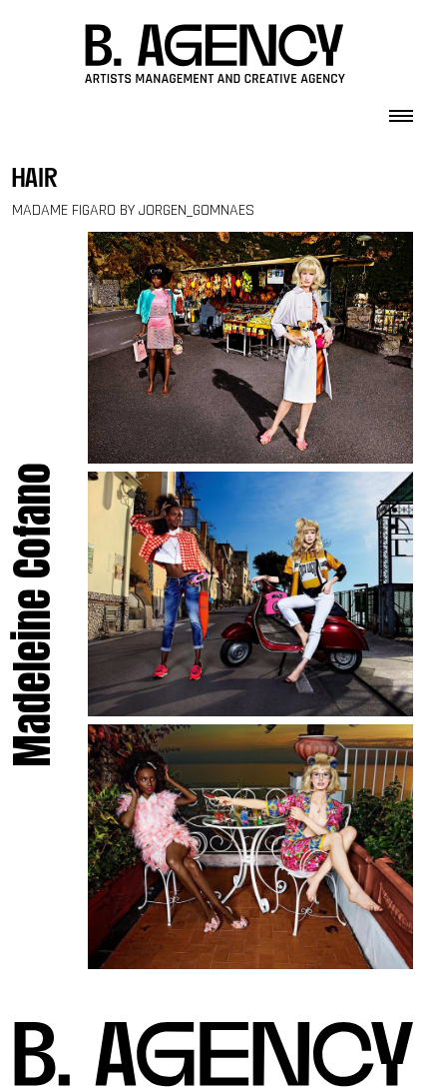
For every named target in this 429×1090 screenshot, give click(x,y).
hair (35, 180)
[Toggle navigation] (401, 110)
